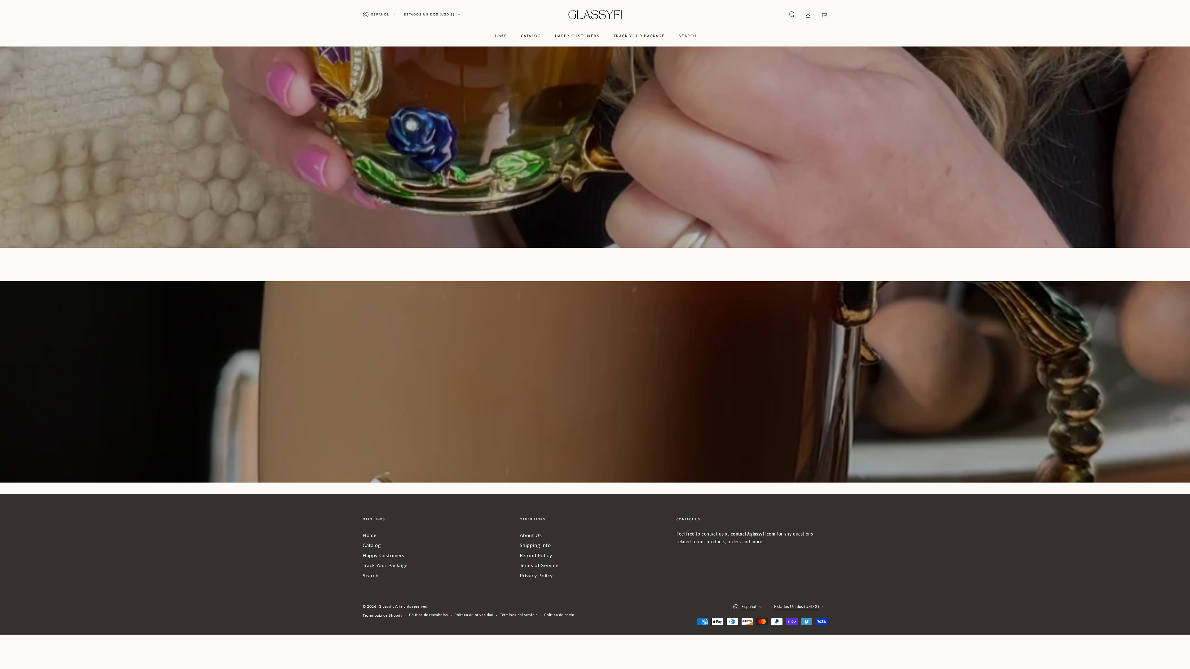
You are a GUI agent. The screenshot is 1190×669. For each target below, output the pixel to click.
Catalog (372, 545)
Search (371, 575)
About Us (531, 535)
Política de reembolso (428, 614)
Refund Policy (536, 555)
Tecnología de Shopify (383, 615)
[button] (792, 14)
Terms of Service (539, 565)
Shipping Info (535, 545)
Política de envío (559, 614)
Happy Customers (383, 555)
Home (369, 535)
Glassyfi (386, 606)
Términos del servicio (519, 614)
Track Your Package (385, 565)
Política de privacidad (473, 614)
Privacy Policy (536, 575)
